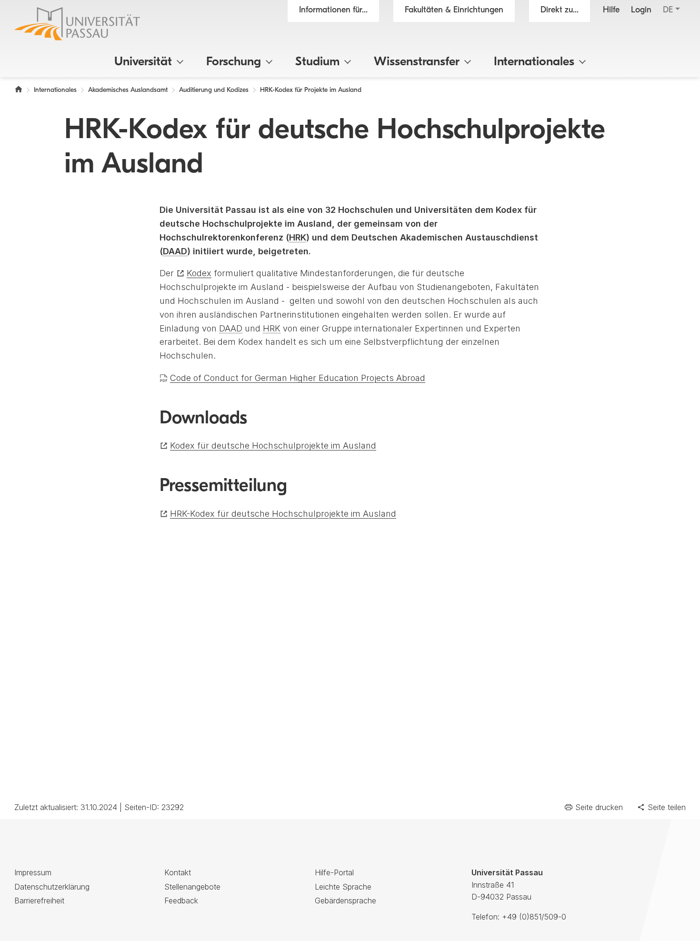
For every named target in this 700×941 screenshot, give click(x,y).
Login (641, 10)
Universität (143, 62)
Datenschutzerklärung (52, 886)
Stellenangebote (192, 886)
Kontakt (177, 872)
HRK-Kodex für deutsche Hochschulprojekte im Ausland (283, 514)
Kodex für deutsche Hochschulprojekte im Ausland (273, 445)
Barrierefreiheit (39, 900)
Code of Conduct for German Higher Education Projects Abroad (297, 378)
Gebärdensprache (345, 900)
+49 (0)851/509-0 (534, 916)
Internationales (534, 62)
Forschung (233, 62)
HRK (297, 237)
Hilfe (611, 10)
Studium (317, 62)
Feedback (181, 900)
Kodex (199, 273)
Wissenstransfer (417, 62)
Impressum (32, 872)
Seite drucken (599, 807)
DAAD (175, 251)
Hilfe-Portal (334, 872)
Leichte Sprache (343, 886)
